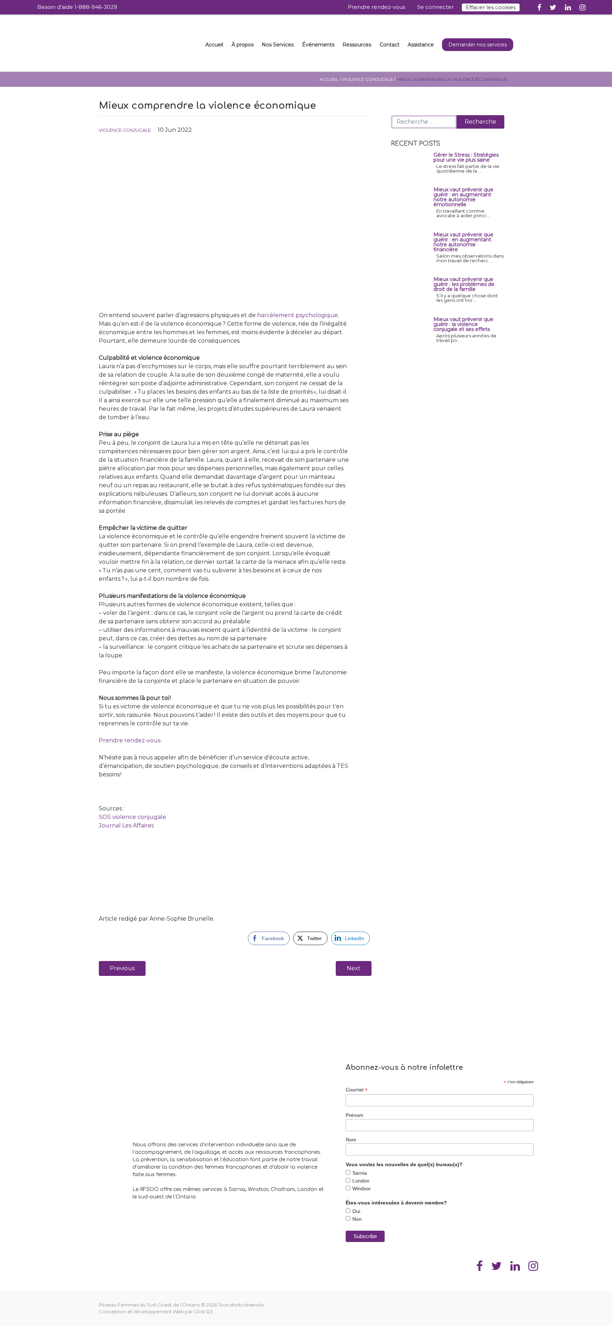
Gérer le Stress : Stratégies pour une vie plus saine (466, 157)
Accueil (214, 44)
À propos (243, 44)
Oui (356, 1211)
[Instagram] (582, 7)
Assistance (421, 44)
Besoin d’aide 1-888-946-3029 (77, 7)
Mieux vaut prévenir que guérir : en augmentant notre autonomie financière (463, 242)
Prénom (354, 1115)
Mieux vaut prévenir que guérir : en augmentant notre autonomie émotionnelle (463, 197)
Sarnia (359, 1173)
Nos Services (278, 44)
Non (357, 1219)
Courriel (357, 1089)
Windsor (361, 1188)
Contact (390, 44)
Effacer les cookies (491, 7)
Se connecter (435, 7)
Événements (318, 44)
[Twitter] (553, 7)
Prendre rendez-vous (376, 7)
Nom (351, 1139)
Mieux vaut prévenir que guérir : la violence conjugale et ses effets (463, 324)
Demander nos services (477, 44)
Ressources (356, 44)
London (360, 1181)
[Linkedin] (567, 7)
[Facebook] (539, 7)
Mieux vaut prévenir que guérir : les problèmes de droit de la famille (464, 284)
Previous (122, 968)
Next (354, 968)
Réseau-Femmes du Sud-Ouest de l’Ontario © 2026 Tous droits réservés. (182, 1305)
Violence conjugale (367, 79)
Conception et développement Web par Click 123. (156, 1311)
